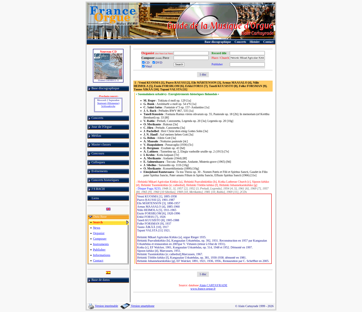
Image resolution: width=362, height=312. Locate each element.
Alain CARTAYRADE (213, 285)
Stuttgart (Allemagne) (108, 105)
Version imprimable (106, 305)
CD (148, 62)
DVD (160, 62)
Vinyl (148, 66)
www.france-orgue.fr (203, 288)
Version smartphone (142, 305)
